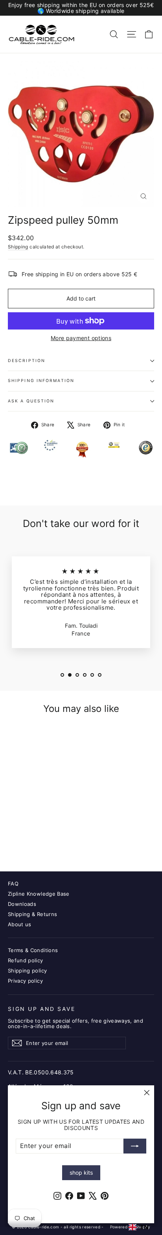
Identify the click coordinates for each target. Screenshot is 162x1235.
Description (26, 360)
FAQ (13, 883)
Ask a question (31, 401)
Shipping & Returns (32, 914)
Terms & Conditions (33, 950)
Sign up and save (41, 1009)
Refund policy (25, 960)
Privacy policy (25, 981)
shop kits (81, 1172)
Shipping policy (27, 970)
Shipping (18, 247)
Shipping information (41, 380)
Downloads (22, 904)
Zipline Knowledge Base (39, 894)
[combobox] (138, 1227)
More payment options (81, 338)
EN (144, 1227)
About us (19, 924)
